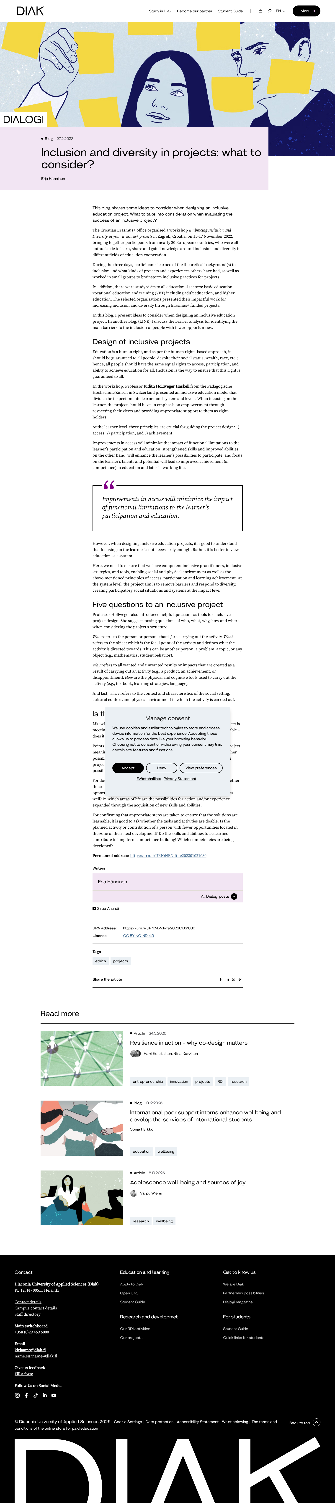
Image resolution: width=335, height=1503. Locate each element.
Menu (305, 11)
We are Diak (233, 1284)
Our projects (131, 1337)
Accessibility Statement (198, 1422)
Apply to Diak (131, 1284)
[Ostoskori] (260, 11)
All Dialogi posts (215, 897)
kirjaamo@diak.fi (30, 1350)
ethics (100, 961)
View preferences (201, 768)
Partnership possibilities (243, 1293)
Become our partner (194, 11)
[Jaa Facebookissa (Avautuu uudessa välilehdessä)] (221, 979)
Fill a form (24, 1374)
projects (120, 961)
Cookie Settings (128, 1422)
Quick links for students (243, 1337)
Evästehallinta (149, 779)
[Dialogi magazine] (23, 119)
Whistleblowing (235, 1422)
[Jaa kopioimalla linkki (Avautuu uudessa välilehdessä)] (240, 979)
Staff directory (28, 1314)
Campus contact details (36, 1308)
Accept (127, 768)
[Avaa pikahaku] (269, 11)
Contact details (28, 1302)
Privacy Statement (180, 779)
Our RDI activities (135, 1329)
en (278, 11)
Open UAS (129, 1293)
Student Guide (230, 11)
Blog (49, 138)
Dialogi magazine (238, 1302)
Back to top (300, 1423)
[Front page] (30, 10)
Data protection (159, 1422)
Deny (161, 768)
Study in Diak (160, 11)
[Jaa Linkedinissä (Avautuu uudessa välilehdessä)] (227, 979)
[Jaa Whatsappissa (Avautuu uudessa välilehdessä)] (233, 979)
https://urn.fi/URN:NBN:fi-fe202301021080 (168, 855)
